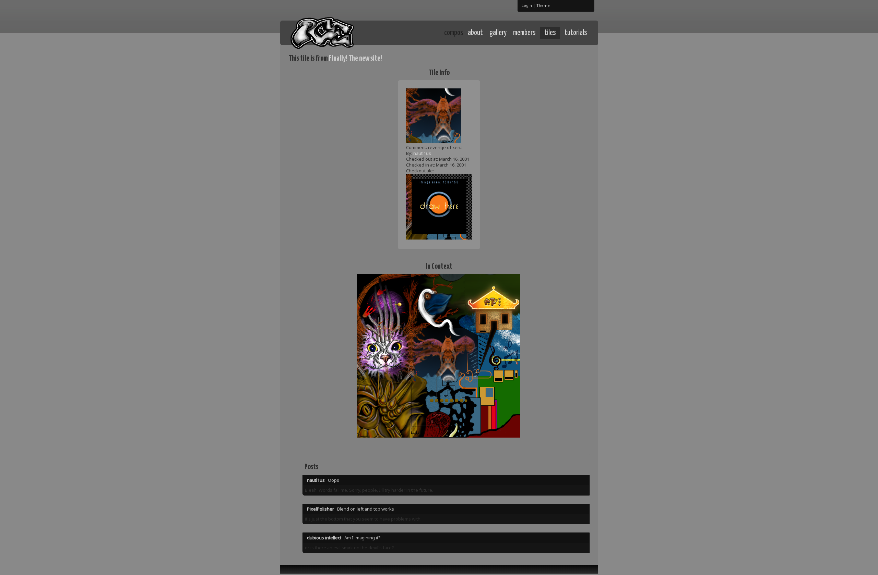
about (475, 33)
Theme (543, 5)
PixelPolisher (320, 509)
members (524, 33)
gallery (498, 33)
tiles (550, 33)
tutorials (576, 33)
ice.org (339, 32)
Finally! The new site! (355, 58)
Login (527, 5)
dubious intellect (324, 538)
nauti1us (422, 153)
